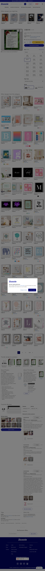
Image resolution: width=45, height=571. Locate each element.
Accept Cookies (32, 290)
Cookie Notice (22, 285)
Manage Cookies (24, 290)
